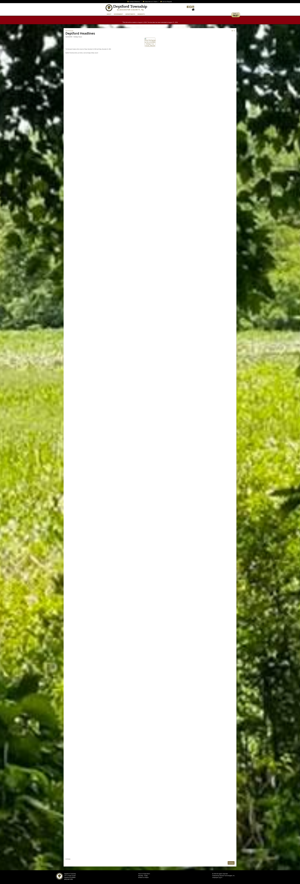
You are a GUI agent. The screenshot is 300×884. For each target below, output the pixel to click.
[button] (236, 15)
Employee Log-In (217, 877)
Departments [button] (130, 14)
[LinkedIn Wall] (193, 7)
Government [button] (118, 14)
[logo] (126, 8)
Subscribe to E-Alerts (151, 1)
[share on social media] (234, 30)
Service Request (167, 1)
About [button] (109, 14)
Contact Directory (134, 1)
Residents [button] (141, 14)
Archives (231, 863)
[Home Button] (193, 10)
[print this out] (232, 30)
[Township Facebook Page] (188, 7)
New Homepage (69, 30)
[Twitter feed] (190, 7)
